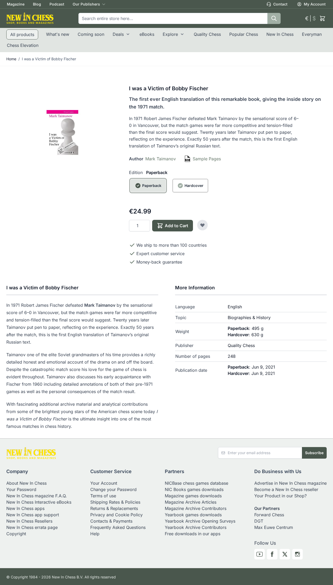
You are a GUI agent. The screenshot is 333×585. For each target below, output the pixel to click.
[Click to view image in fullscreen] (62, 132)
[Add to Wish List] (202, 225)
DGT (258, 521)
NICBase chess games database (196, 483)
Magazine (15, 4)
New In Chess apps (25, 508)
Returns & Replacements (114, 508)
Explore (170, 34)
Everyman (312, 34)
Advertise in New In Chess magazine (290, 483)
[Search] (274, 18)
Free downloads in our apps (192, 533)
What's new (57, 34)
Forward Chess (269, 514)
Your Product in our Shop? (280, 495)
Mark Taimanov (160, 158)
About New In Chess (26, 483)
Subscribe (314, 452)
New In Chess (280, 34)
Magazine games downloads (193, 495)
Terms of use (103, 495)
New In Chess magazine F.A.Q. (36, 495)
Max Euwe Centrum (273, 527)
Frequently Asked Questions (118, 527)
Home (11, 59)
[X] (285, 554)
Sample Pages (207, 158)
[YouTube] (259, 554)
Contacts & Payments (111, 521)
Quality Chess (207, 34)
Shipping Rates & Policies (115, 502)
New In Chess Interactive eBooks (38, 502)
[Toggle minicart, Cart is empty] (322, 18)
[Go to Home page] (30, 18)
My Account (315, 4)
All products (22, 34)
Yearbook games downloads (193, 514)
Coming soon (91, 34)
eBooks (147, 34)
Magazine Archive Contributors (195, 508)
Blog (37, 4)
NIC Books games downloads (194, 489)
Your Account (103, 483)
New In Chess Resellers (29, 521)
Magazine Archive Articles (190, 502)
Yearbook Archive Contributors (195, 527)
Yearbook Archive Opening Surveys (200, 521)
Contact (280, 4)
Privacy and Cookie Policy (116, 514)
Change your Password (113, 489)
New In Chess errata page (32, 527)
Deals (118, 34)
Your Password (21, 489)
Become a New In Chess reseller (286, 489)
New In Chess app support (32, 514)
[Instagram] (297, 554)
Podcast (56, 4)
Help (95, 533)
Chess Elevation (22, 45)
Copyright (16, 533)
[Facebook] (272, 554)
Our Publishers (86, 4)
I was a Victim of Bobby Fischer (49, 59)
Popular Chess (243, 34)
